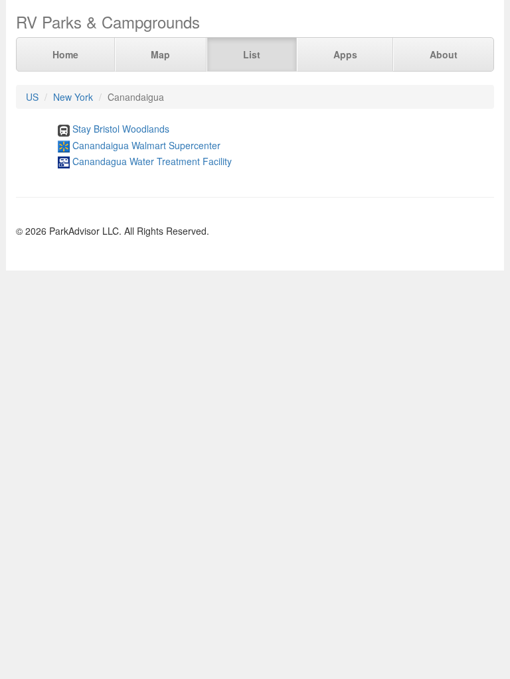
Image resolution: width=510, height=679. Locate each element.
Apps (345, 54)
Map (160, 54)
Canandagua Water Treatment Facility (152, 161)
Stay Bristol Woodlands (120, 128)
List (251, 54)
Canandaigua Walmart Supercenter (146, 145)
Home (65, 54)
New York (73, 96)
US (32, 96)
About (444, 54)
